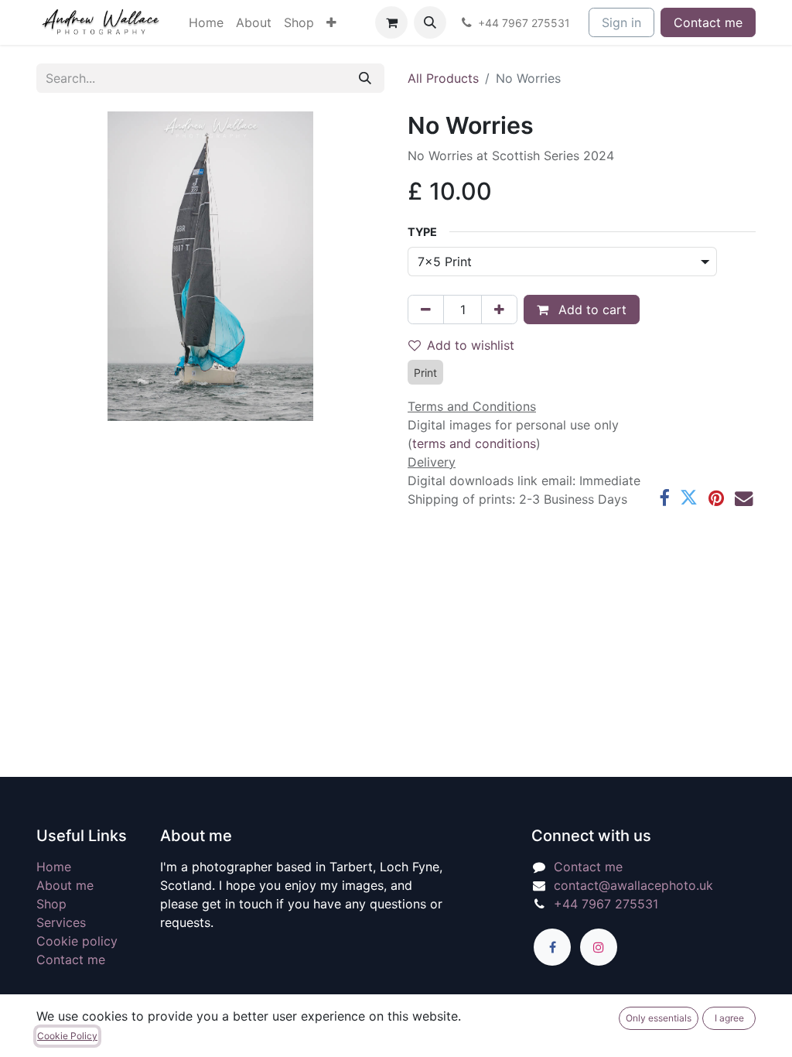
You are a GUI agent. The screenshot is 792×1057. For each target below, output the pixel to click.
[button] (430, 22)
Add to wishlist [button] (470, 345)
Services (61, 922)
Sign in (621, 22)
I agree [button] (729, 1018)
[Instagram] (598, 947)
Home (53, 866)
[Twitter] (689, 498)
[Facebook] (664, 498)
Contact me (708, 22)
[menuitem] (206, 22)
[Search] (365, 78)
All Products (443, 78)
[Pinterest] (716, 498)
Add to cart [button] (590, 309)
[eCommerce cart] (391, 22)
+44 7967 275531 (606, 904)
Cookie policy (77, 941)
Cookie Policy (67, 1036)
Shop (51, 904)
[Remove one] (426, 309)
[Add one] (499, 309)
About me (65, 885)
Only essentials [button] (658, 1018)
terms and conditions (474, 443)
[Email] (744, 498)
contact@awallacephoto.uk (633, 885)
